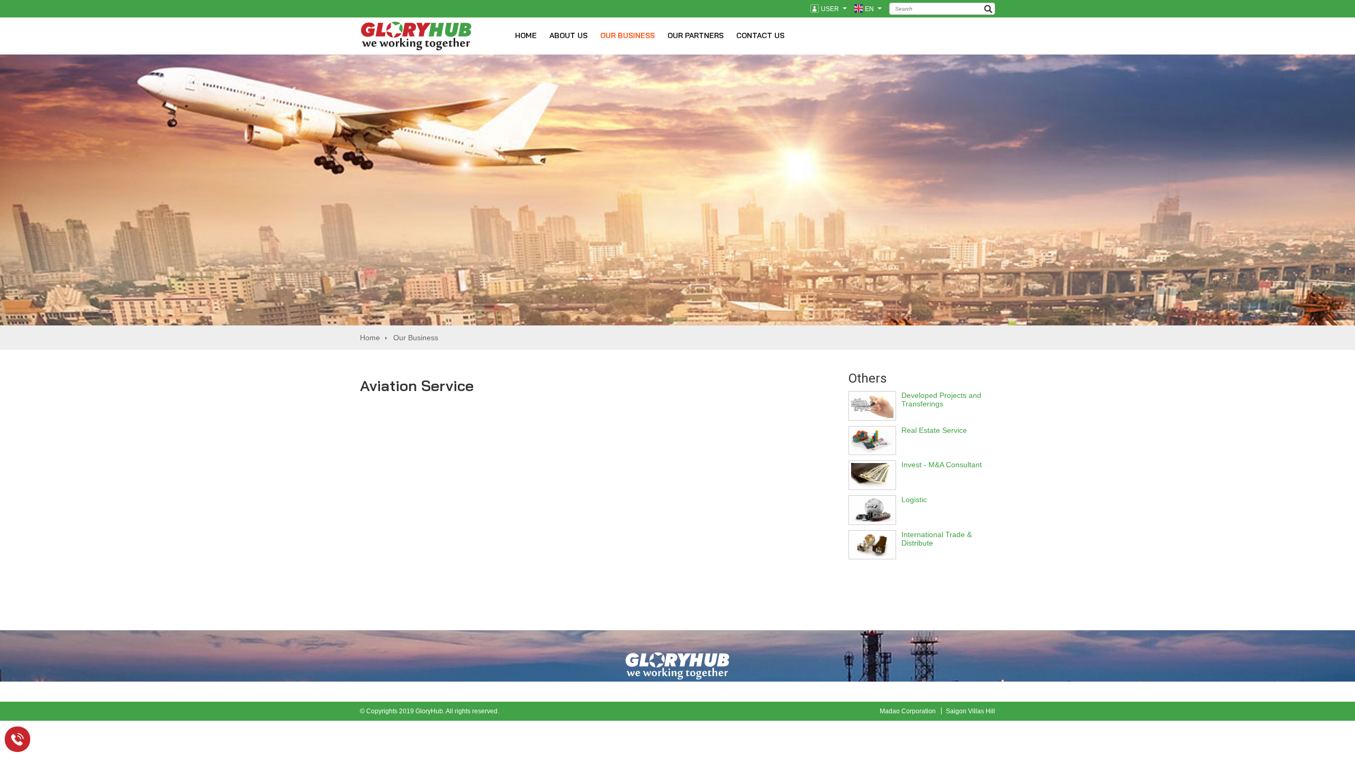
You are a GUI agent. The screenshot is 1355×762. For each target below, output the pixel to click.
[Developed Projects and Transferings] (872, 415)
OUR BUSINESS (627, 35)
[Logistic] (872, 519)
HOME (526, 35)
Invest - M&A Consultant (941, 464)
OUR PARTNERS (695, 35)
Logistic (914, 499)
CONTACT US (760, 35)
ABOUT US (568, 35)
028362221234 (24, 737)
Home (370, 337)
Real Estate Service (934, 430)
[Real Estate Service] (872, 450)
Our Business (415, 337)
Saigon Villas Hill (970, 710)
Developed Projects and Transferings (941, 399)
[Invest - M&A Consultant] (872, 484)
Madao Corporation (908, 710)
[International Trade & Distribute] (872, 554)
